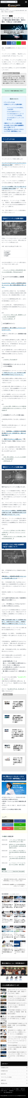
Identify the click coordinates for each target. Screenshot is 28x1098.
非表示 (16, 99)
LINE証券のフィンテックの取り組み (15, 118)
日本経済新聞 (11, 316)
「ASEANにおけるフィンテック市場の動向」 (13, 536)
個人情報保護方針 (8, 1092)
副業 (3, 1080)
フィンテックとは (9, 102)
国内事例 (16, 871)
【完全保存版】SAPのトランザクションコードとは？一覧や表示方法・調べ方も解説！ (17, 1005)
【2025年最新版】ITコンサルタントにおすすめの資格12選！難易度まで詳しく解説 (17, 1047)
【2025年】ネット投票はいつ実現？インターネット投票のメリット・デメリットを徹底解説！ (17, 1032)
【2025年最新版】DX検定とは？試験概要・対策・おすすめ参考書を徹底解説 (17, 1025)
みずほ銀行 (13, 359)
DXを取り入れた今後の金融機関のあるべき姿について (14, 126)
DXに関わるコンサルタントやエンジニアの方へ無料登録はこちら (14, 130)
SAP (3, 1074)
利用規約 (11, 1090)
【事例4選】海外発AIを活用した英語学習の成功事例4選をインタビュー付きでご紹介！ (14, 880)
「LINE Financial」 (7, 461)
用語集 (4, 1083)
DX (3, 871)
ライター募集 (15, 1089)
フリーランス (6, 1077)
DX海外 (4, 1070)
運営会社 (23, 1089)
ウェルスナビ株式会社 (8, 318)
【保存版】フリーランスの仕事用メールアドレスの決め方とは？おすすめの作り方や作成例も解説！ (17, 998)
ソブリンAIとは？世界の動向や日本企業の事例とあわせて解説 (17, 840)
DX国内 (4, 836)
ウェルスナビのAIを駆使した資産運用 (15, 108)
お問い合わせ (4, 1090)
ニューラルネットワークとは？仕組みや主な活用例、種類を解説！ (17, 863)
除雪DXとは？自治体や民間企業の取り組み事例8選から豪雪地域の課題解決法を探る (17, 846)
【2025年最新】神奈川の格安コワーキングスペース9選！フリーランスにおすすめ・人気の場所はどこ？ (17, 1054)
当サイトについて (5, 1089)
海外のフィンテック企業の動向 (13, 123)
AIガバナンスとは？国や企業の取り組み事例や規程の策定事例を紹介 (17, 858)
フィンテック (9, 871)
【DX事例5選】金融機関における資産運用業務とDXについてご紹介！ (13, 885)
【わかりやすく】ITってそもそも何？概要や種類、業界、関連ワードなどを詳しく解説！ (17, 991)
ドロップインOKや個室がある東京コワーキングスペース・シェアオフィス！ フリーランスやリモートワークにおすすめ (17, 1039)
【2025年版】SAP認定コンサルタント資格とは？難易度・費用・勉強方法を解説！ (17, 1011)
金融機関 (22, 871)
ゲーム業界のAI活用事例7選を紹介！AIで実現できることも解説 (17, 1017)
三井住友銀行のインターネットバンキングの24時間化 (15, 114)
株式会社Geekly (17, 272)
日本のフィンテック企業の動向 (13, 104)
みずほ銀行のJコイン (14, 111)
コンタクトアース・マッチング (16, 689)
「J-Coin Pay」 (6, 359)
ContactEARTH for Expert (12, 1095)
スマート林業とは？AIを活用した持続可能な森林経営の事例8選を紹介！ (17, 852)
